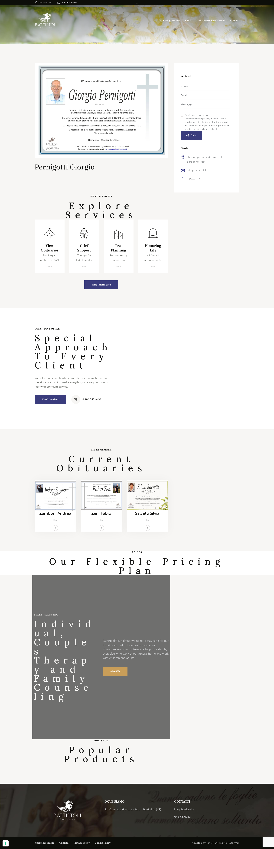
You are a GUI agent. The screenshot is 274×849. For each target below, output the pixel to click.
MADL (210, 842)
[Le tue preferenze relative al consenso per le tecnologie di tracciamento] (6, 843)
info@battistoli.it (197, 170)
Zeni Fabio (101, 513)
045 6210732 (195, 179)
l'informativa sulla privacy (197, 119)
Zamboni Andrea (55, 513)
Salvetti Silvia (147, 513)
